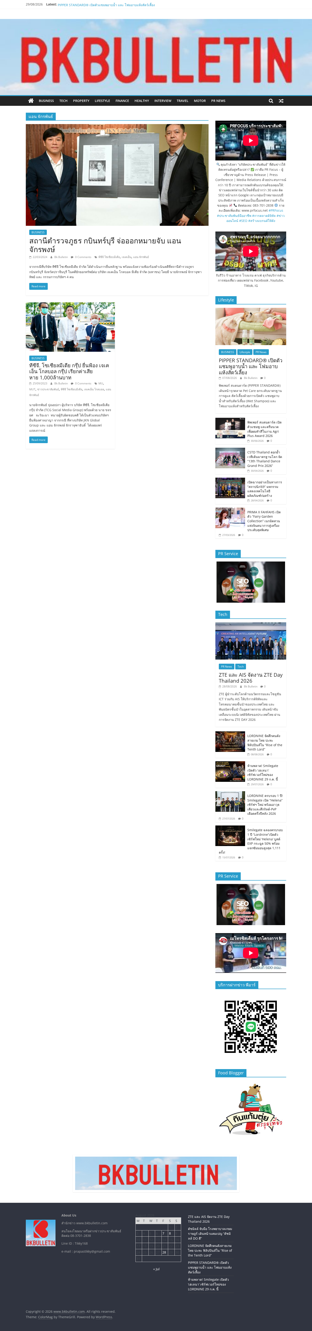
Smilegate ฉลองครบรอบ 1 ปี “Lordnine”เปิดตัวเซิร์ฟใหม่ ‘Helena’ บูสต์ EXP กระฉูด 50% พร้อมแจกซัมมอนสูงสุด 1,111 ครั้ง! (251, 841)
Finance (122, 100)
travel (182, 100)
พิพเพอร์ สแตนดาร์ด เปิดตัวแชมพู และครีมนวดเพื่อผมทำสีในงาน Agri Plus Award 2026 (264, 429)
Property (81, 100)
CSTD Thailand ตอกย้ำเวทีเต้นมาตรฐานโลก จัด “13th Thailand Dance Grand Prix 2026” (264, 459)
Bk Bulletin (61, 257)
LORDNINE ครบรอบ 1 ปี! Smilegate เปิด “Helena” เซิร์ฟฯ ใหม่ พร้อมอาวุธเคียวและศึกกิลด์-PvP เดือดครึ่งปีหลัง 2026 (265, 804)
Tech (63, 100)
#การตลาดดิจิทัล (264, 215)
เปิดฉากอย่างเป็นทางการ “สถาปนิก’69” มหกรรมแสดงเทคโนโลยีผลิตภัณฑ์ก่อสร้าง (264, 489)
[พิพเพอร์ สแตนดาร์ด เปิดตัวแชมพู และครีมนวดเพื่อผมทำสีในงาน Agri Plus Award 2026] (230, 420)
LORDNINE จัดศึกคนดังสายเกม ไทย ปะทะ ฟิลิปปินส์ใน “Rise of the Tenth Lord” (114, 4)
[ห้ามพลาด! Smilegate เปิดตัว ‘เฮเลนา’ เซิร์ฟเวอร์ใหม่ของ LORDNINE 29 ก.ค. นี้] (230, 763)
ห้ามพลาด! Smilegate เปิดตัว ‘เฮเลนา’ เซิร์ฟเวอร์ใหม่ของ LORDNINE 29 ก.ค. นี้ (262, 772)
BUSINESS (46, 100)
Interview (162, 100)
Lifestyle (102, 100)
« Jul (156, 1269)
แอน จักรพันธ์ (141, 257)
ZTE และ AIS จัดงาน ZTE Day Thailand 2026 (251, 677)
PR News (218, 100)
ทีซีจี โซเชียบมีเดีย (109, 257)
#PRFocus (276, 210)
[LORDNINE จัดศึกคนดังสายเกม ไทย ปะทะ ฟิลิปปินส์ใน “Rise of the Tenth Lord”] (230, 734)
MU (100, 383)
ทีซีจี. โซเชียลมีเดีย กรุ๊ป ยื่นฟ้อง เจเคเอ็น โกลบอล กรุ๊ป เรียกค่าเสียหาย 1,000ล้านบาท (69, 371)
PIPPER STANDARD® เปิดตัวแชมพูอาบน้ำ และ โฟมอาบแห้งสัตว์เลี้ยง (250, 366)
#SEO (243, 220)
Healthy (142, 100)
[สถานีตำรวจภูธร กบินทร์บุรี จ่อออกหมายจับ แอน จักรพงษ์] (117, 126)
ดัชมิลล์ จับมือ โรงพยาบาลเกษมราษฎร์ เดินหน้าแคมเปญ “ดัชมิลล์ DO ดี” (210, 1233)
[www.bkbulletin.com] (31, 101)
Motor (200, 100)
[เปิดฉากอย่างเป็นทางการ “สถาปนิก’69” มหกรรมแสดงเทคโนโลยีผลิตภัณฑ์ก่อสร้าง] (230, 480)
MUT (32, 389)
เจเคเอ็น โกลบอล (94, 389)
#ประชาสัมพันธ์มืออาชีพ (234, 215)
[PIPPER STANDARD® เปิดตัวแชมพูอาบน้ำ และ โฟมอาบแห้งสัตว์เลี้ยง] (250, 310)
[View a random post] (281, 101)
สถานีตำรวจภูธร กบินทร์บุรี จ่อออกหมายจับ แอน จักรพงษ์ (105, 245)
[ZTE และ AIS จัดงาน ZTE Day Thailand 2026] (250, 625)
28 (164, 1252)
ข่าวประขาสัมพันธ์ (48, 389)
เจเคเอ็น (126, 257)
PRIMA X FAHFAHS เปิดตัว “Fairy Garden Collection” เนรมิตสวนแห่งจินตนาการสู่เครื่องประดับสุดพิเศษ (264, 521)
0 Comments (82, 257)
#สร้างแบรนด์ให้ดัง (261, 220)
